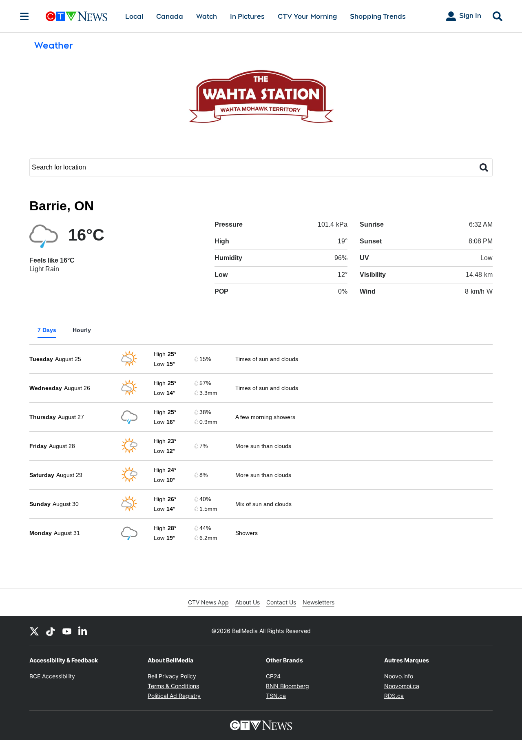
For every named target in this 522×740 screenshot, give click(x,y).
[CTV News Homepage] (76, 16)
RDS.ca (394, 695)
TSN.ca (276, 695)
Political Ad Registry (174, 695)
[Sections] (24, 16)
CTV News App (208, 602)
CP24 (273, 676)
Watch (206, 16)
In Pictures (247, 16)
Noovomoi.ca (401, 685)
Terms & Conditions (173, 685)
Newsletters (318, 602)
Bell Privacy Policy (172, 676)
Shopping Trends (378, 16)
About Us (247, 602)
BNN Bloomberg (287, 685)
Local (134, 16)
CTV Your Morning (307, 16)
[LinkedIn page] (83, 631)
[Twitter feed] (34, 631)
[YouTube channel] (67, 631)
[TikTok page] (50, 631)
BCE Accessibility (52, 676)
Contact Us (281, 602)
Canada (169, 16)
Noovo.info (398, 676)
